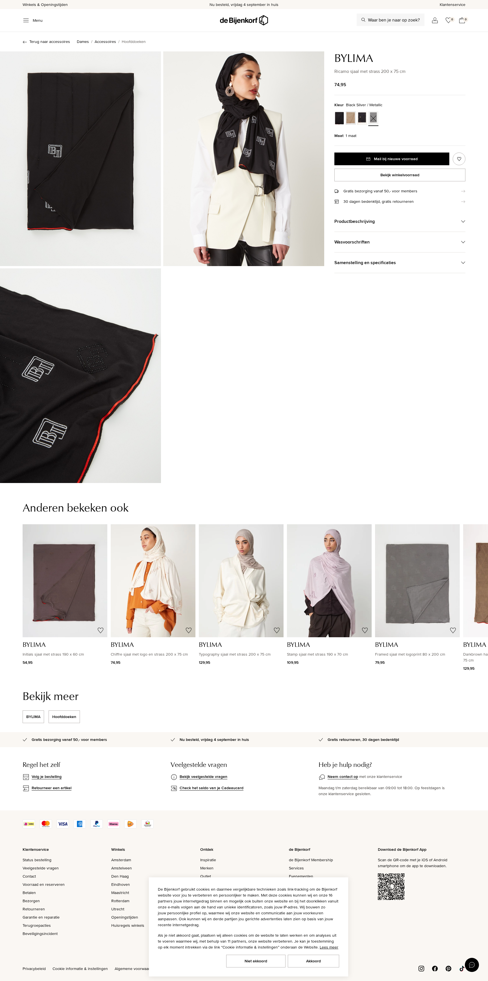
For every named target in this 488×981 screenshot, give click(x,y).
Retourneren (34, 909)
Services (296, 868)
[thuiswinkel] (147, 827)
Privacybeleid (34, 968)
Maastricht (120, 892)
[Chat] (472, 965)
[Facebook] (435, 968)
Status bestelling (37, 860)
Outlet (205, 876)
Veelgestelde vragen (41, 868)
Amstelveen (121, 868)
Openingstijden (124, 917)
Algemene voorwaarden (135, 968)
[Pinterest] (448, 968)
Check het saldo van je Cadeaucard (211, 788)
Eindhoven (120, 884)
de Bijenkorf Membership (311, 860)
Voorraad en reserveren (44, 884)
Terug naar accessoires (49, 41)
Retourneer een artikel (51, 788)
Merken (206, 868)
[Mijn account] (435, 20)
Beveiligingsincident (40, 933)
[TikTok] (462, 968)
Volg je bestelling (47, 776)
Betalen (29, 892)
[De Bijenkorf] (244, 20)
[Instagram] (421, 968)
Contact (29, 876)
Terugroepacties (37, 925)
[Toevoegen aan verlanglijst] (459, 159)
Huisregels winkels (127, 925)
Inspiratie (208, 860)
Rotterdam (120, 901)
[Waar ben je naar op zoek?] (363, 19)
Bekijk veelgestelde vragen (203, 776)
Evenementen (301, 876)
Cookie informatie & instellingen (80, 968)
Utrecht (117, 909)
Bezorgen (31, 901)
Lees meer (329, 947)
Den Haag (120, 876)
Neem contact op (343, 776)
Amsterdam (121, 860)
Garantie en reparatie (41, 917)
